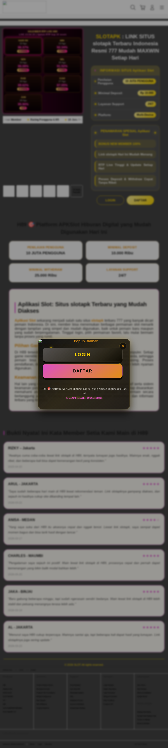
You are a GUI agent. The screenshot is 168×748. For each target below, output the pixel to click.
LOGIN (83, 354)
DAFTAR (82, 371)
